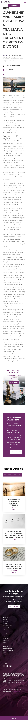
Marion (17, 65)
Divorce (14, 570)
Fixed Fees (6, 638)
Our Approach (6, 640)
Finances (5, 621)
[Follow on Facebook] (4, 666)
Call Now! (15, 718)
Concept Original (17, 691)
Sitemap (5, 659)
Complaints (6, 657)
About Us (5, 636)
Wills (4, 630)
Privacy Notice (6, 693)
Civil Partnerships (8, 625)
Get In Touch (14, 5)
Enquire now (14, 382)
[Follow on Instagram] (10, 666)
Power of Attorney (7, 628)
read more (14, 509)
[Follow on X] (7, 666)
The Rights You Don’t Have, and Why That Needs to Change (14, 566)
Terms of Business (8, 650)
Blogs (14, 507)
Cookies (5, 655)
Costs (4, 642)
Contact (5, 652)
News (14, 539)
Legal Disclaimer (7, 648)
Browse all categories (12, 475)
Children (5, 623)
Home (5, 55)
